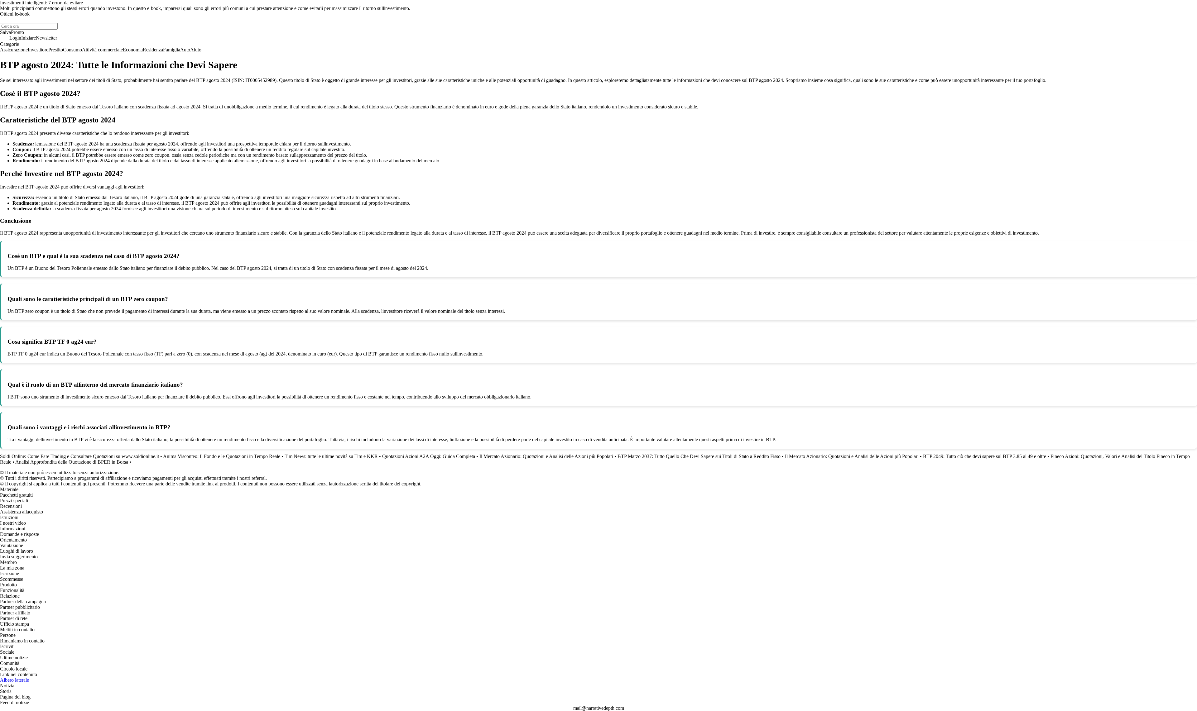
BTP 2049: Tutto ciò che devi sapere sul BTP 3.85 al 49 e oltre (984, 456)
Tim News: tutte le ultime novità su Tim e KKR (331, 456)
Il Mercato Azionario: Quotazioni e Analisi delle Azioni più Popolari (546, 456)
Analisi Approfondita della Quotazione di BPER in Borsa (71, 462)
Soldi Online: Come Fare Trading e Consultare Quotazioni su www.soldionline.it (79, 456)
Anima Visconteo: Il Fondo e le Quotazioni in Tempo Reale (221, 456)
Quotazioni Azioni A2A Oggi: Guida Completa (428, 456)
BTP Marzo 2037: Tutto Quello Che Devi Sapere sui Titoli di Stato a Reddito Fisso (699, 456)
